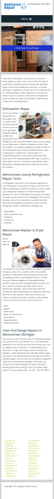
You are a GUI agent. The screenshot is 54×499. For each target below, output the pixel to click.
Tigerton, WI (9, 473)
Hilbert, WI (32, 471)
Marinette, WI (10, 441)
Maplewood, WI (11, 466)
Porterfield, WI (33, 441)
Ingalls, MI (8, 446)
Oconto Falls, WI (11, 471)
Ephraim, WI (32, 453)
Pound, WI (32, 461)
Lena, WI (8, 463)
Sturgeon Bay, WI (34, 456)
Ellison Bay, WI (33, 466)
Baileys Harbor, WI (12, 456)
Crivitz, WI (8, 458)
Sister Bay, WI (10, 461)
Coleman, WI (10, 453)
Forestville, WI (33, 468)
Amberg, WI (9, 468)
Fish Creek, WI (33, 448)
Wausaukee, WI (10, 451)
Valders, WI (32, 476)
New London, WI (34, 473)
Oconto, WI (32, 451)
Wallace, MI (32, 443)
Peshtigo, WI (9, 443)
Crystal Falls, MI (11, 476)
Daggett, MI (32, 458)
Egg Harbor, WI (33, 446)
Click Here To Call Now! (27, 48)
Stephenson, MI (11, 448)
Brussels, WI (32, 463)
